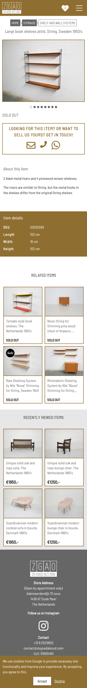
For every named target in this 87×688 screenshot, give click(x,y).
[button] (43, 71)
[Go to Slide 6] (49, 107)
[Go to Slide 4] (42, 107)
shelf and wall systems (57, 23)
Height (8, 248)
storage (29, 23)
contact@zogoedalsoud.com (43, 648)
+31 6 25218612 (44, 643)
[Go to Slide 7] (52, 107)
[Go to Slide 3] (38, 107)
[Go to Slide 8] (56, 107)
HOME (15, 23)
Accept (42, 681)
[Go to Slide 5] (45, 107)
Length (8, 234)
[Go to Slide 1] (31, 107)
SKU (6, 227)
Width (8, 241)
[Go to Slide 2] (34, 107)
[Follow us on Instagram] (43, 623)
